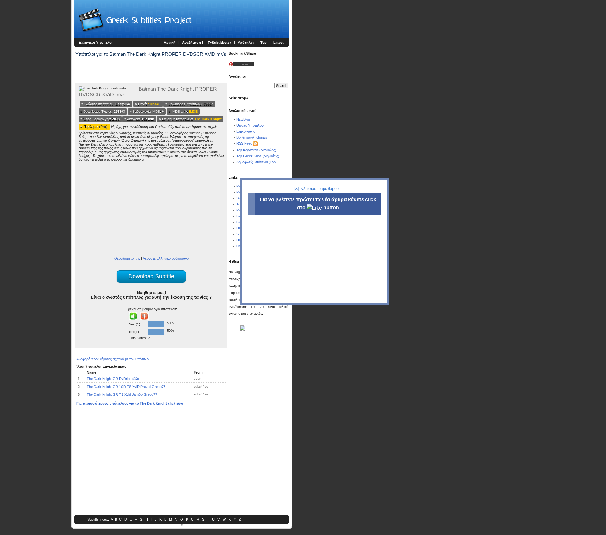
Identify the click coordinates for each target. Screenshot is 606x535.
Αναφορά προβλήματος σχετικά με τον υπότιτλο (112, 359)
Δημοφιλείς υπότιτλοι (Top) (256, 162)
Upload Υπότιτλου (250, 125)
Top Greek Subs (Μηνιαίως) (257, 156)
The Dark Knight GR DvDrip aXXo (113, 379)
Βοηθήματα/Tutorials (251, 137)
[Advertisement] (36, 103)
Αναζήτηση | (193, 42)
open (197, 378)
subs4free (201, 386)
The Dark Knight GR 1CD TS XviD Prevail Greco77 (126, 386)
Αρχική (169, 42)
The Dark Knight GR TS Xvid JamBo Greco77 (122, 394)
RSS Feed (244, 143)
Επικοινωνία (245, 131)
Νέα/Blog (243, 119)
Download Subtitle (151, 276)
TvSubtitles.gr (219, 42)
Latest (278, 42)
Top (263, 42)
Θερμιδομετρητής (127, 258)
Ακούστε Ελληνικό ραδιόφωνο (166, 258)
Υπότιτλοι (246, 42)
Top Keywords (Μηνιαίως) (256, 150)
